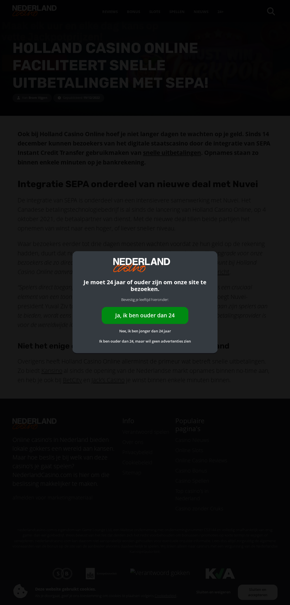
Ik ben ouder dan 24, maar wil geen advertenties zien (145, 341)
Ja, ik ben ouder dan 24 (145, 315)
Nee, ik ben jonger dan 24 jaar (145, 331)
